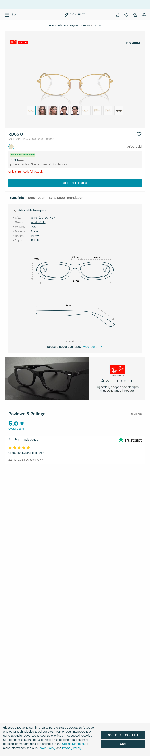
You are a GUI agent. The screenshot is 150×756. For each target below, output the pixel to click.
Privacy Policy (71, 748)
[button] (139, 134)
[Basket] (144, 14)
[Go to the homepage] (75, 15)
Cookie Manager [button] (73, 744)
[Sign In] (117, 14)
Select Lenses (75, 183)
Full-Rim (36, 240)
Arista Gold (36, 139)
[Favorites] (126, 14)
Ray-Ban (14, 139)
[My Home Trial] (135, 14)
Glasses (49, 139)
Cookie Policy (47, 748)
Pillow (24, 139)
